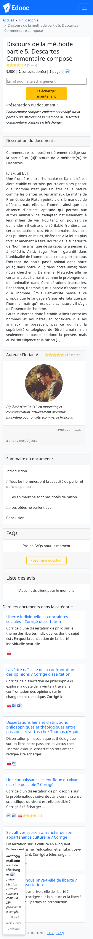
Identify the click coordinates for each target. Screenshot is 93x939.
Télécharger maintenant (46, 94)
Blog (60, 933)
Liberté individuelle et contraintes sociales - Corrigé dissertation (37, 619)
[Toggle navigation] (84, 7)
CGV (50, 933)
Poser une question (46, 560)
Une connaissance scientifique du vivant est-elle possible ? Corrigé (43, 782)
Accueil (8, 20)
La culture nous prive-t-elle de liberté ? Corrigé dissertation (41, 882)
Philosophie (28, 20)
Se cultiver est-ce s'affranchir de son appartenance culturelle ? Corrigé (39, 835)
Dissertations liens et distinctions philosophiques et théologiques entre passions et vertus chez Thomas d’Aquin (43, 727)
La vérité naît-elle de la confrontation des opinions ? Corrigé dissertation (40, 672)
